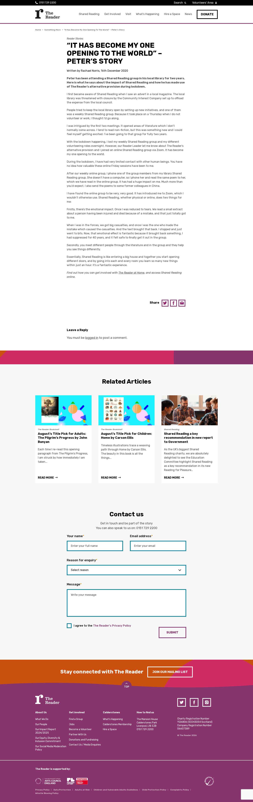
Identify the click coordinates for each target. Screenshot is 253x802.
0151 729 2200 (47, 2)
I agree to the (102, 625)
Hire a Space (172, 14)
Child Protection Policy (154, 790)
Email (181, 303)
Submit (172, 632)
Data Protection (62, 790)
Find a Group (76, 719)
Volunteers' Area (202, 2)
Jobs (72, 724)
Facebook (173, 303)
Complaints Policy (179, 790)
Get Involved (112, 14)
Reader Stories (75, 38)
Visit (128, 14)
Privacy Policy (42, 790)
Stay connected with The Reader (101, 672)
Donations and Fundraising (83, 739)
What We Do (41, 719)
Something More (52, 30)
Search (178, 2)
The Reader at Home (131, 272)
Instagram (206, 702)
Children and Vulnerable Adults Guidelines (116, 790)
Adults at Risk (82, 790)
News (188, 14)
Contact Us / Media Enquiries (85, 744)
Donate (207, 14)
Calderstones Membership (117, 724)
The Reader (47, 14)
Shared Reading (89, 14)
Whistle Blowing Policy (47, 793)
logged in (91, 338)
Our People (41, 724)
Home (38, 30)
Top (126, 686)
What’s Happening (147, 14)
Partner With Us (77, 734)
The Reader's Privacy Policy (112, 625)
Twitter (165, 303)
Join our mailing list (170, 672)
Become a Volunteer (80, 729)
